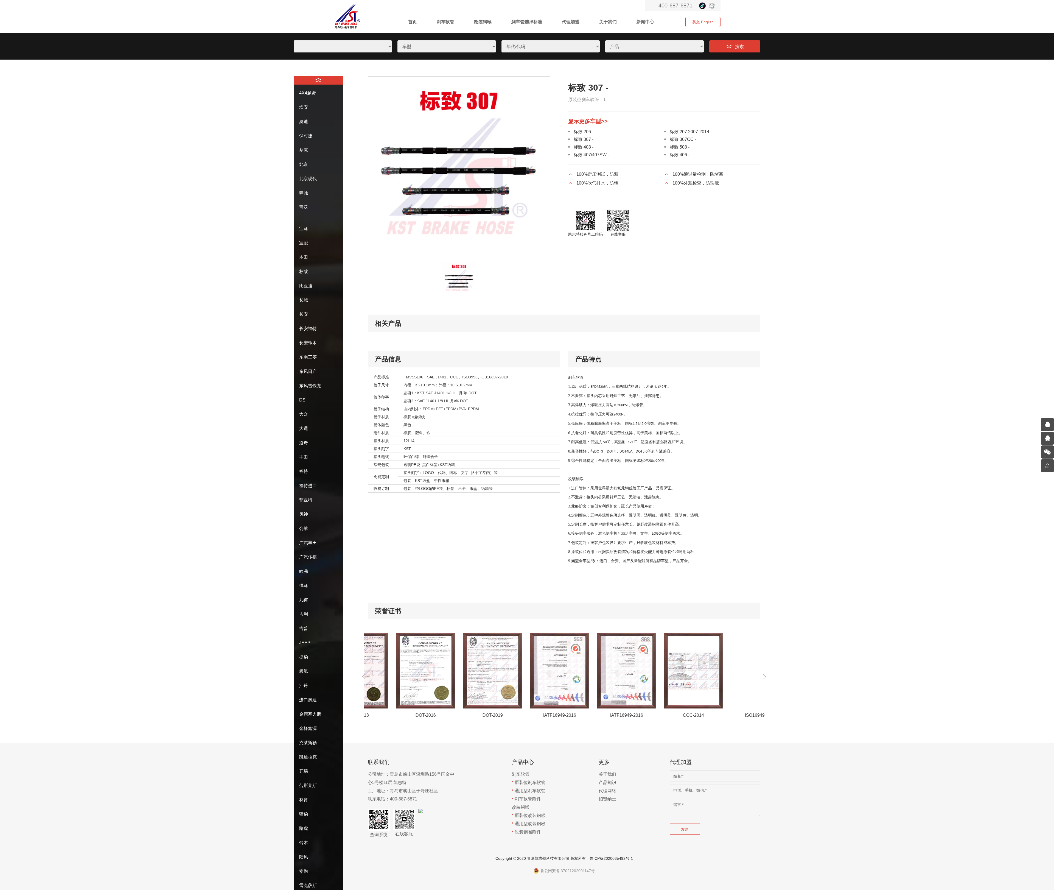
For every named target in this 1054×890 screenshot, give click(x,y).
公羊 (303, 528)
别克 (303, 150)
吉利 (303, 614)
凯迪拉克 (308, 757)
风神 (303, 514)
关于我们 (608, 21)
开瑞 (303, 771)
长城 (303, 300)
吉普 (303, 628)
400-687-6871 (675, 5)
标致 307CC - (683, 139)
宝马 (303, 228)
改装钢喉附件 (528, 832)
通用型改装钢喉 (530, 823)
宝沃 (303, 207)
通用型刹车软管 (530, 790)
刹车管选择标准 (526, 21)
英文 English (703, 22)
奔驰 (303, 193)
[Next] (764, 676)
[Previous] (363, 676)
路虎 (303, 828)
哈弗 (303, 571)
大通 (303, 428)
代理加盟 (570, 21)
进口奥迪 (308, 700)
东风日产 (308, 371)
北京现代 (308, 178)
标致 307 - (583, 139)
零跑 (303, 871)
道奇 (303, 442)
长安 (303, 314)
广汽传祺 (308, 557)
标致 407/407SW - (591, 154)
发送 (685, 829)
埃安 (303, 107)
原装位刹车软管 (530, 782)
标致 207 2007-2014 (689, 131)
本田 (303, 257)
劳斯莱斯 (308, 785)
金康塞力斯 (310, 714)
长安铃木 (308, 343)
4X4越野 (307, 93)
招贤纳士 (607, 799)
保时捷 (305, 135)
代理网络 (607, 790)
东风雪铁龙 (310, 385)
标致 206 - (583, 131)
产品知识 (607, 782)
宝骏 (303, 243)
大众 (303, 414)
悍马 (303, 585)
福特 (303, 471)
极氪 (303, 671)
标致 (303, 271)
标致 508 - (679, 147)
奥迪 (303, 121)
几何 (303, 600)
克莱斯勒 (308, 742)
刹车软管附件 (528, 799)
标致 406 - (679, 154)
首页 (412, 21)
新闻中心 (645, 21)
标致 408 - (583, 147)
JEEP (304, 642)
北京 (303, 164)
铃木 (303, 842)
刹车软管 (445, 21)
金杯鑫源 (308, 728)
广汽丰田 (308, 542)
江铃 (303, 685)
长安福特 (308, 328)
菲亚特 (305, 500)
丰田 (303, 457)
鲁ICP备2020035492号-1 (611, 858)
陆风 (303, 857)
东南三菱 (308, 357)
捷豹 (303, 657)
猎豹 (303, 814)
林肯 (303, 799)
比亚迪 (305, 285)
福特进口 (308, 485)
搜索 (739, 46)
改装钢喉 (483, 21)
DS (302, 400)
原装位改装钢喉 (530, 815)
